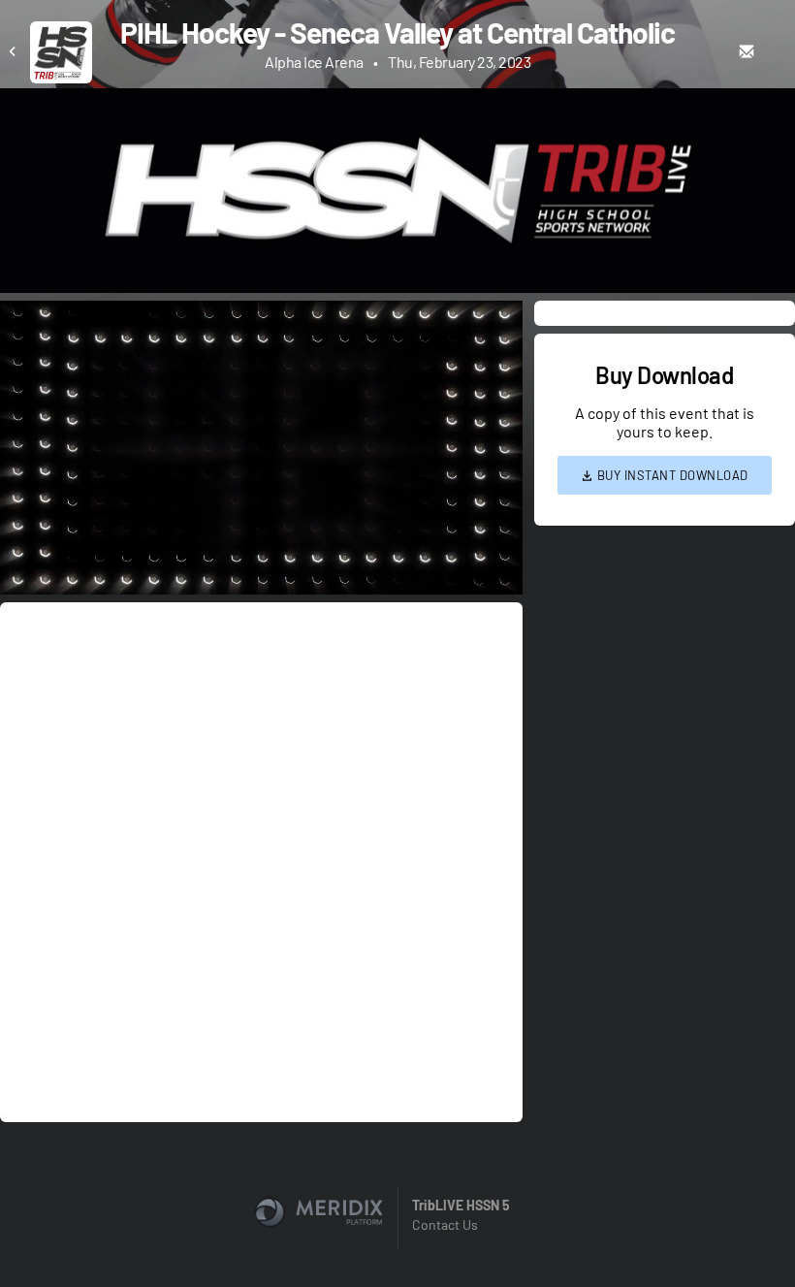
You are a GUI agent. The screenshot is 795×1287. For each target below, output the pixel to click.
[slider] (261, 524)
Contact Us (445, 1224)
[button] (267, 453)
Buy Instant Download (670, 475)
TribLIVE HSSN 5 (461, 1205)
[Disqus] (261, 860)
